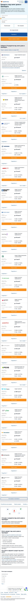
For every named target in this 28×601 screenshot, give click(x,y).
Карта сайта (23, 594)
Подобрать (14, 34)
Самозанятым (5, 574)
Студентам (4, 576)
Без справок (21, 25)
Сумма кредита (5, 15)
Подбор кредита (17, 504)
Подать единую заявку (14, 39)
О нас (2, 592)
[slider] (0, 18)
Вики (16, 592)
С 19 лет (3, 579)
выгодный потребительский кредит (13, 535)
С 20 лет (3, 581)
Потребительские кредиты (6, 504)
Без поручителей (14, 30)
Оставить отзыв (14, 526)
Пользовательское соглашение (8, 594)
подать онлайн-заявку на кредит (9, 559)
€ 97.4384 (21, 2)
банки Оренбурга (5, 557)
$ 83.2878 (21, 1)
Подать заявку (14, 88)
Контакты (11, 592)
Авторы (18, 594)
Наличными (7, 25)
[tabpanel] (13, 578)
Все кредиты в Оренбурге (14, 498)
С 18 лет (3, 578)
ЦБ (17, 1)
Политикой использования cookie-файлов (11, 67)
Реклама (6, 592)
